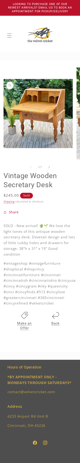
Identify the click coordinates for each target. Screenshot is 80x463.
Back (55, 323)
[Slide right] (49, 167)
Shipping (9, 201)
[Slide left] (31, 167)
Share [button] (14, 212)
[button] (9, 35)
